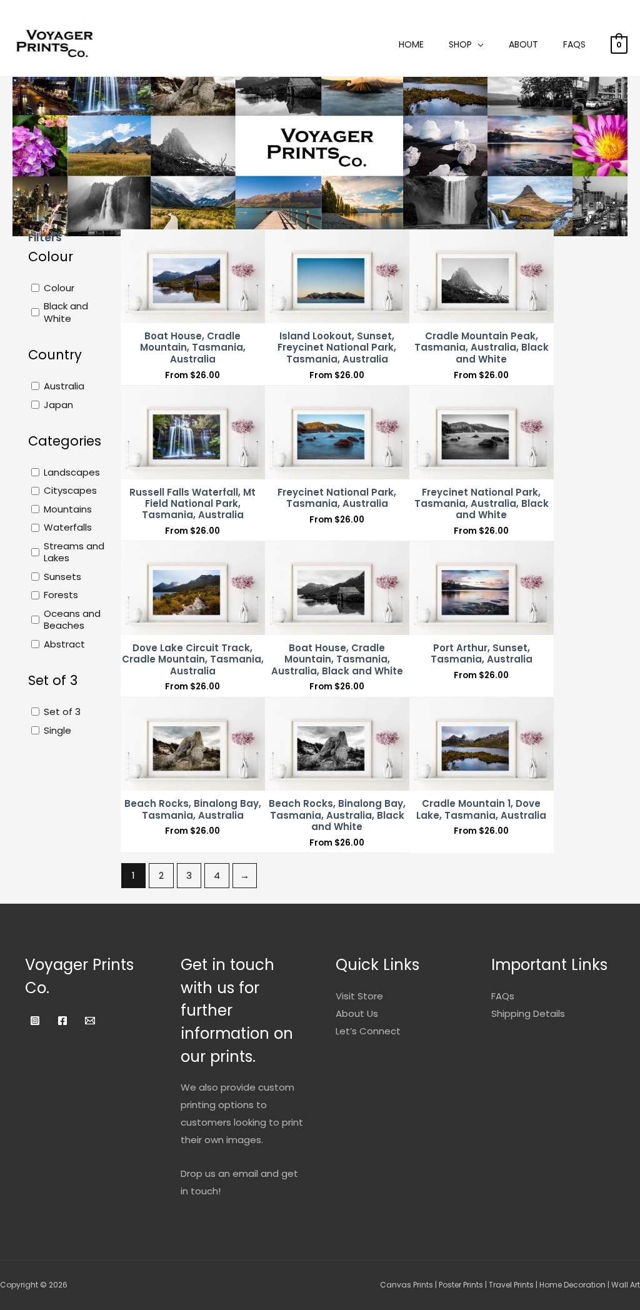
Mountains (68, 509)
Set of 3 (62, 712)
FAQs (574, 44)
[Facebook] (62, 1021)
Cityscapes (70, 490)
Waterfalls (68, 527)
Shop (460, 44)
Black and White (66, 312)
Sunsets (62, 577)
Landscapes (72, 472)
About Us (357, 1013)
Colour (59, 288)
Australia (64, 386)
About (523, 44)
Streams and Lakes (74, 552)
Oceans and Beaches (72, 620)
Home (411, 44)
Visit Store (359, 995)
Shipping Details (528, 1013)
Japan (58, 405)
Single (57, 730)
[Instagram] (35, 1021)
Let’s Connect (368, 1031)
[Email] (90, 1021)
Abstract (64, 644)
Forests (61, 595)
